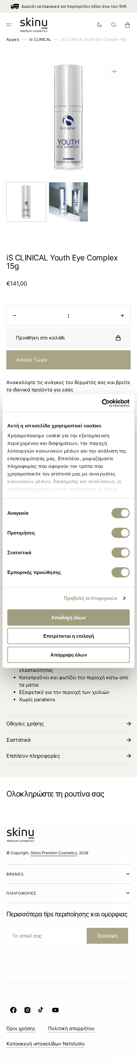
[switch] (121, 532)
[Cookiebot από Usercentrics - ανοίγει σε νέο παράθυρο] (102, 403)
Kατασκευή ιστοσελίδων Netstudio (45, 1044)
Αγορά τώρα (31, 360)
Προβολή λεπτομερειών (91, 598)
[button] (9, 25)
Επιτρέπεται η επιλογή (68, 636)
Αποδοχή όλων (68, 617)
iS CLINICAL (40, 39)
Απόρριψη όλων (68, 654)
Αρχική (12, 39)
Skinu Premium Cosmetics (54, 852)
